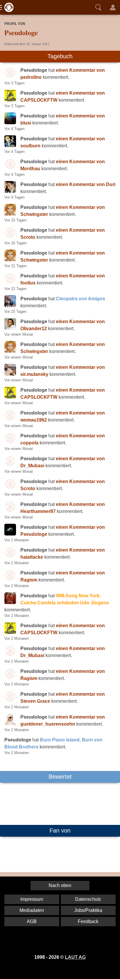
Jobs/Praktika (88, 910)
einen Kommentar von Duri (85, 184)
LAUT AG (75, 957)
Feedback (88, 921)
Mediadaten (32, 910)
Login (112, 7)
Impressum (31, 899)
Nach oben (60, 885)
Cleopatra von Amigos (80, 298)
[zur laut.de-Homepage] (7, 7)
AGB (32, 921)
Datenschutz (88, 899)
